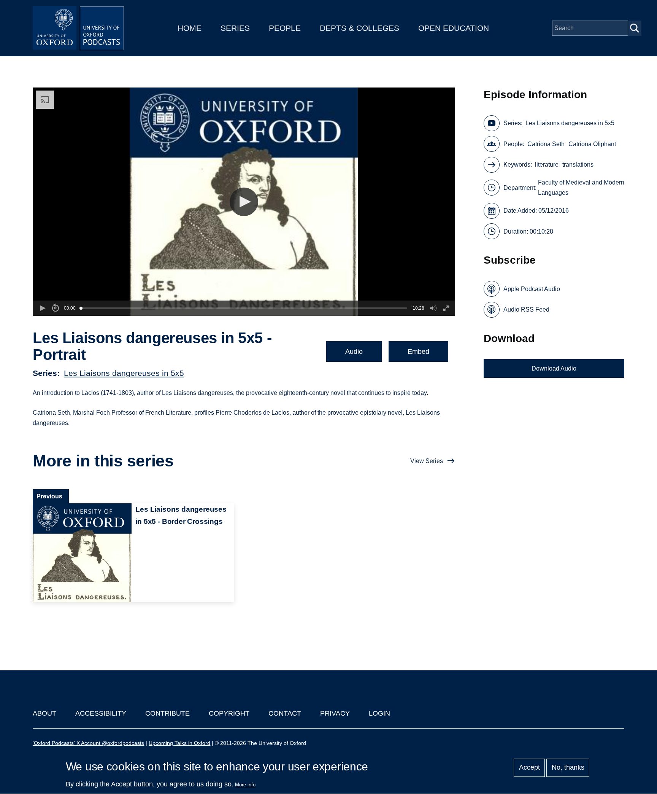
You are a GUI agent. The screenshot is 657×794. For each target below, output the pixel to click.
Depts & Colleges (359, 28)
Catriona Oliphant (592, 144)
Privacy (335, 713)
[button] (244, 202)
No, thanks (568, 768)
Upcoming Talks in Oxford (179, 743)
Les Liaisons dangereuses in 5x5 (124, 373)
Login (379, 713)
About (44, 713)
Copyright (229, 713)
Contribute (167, 713)
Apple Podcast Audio (531, 289)
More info (245, 785)
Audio (354, 351)
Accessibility (100, 713)
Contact (284, 713)
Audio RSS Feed (526, 309)
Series (235, 28)
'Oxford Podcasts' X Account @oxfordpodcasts (88, 743)
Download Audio (554, 368)
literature (547, 164)
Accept (529, 768)
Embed (418, 351)
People (285, 28)
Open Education (453, 28)
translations (578, 164)
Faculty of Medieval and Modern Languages (581, 187)
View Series (426, 461)
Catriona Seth (546, 144)
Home (190, 28)
